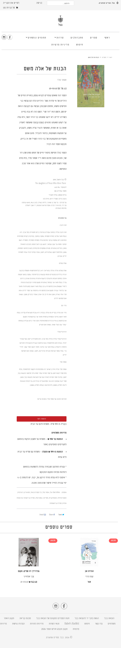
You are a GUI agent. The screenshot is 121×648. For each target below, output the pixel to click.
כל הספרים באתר (36, 492)
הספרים (104, 57)
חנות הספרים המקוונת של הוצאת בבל (52, 618)
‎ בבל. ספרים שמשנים (55, 637)
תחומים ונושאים (37, 38)
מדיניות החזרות (36, 624)
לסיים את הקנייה (11, 3)
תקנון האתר (9, 618)
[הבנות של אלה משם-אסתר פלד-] (90, 86)
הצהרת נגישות (18, 624)
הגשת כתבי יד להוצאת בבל (87, 618)
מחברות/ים (77, 38)
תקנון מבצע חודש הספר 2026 (54, 629)
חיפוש (79, 45)
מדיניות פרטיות (60, 45)
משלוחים (111, 624)
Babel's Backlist (72, 624)
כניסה (39, 3)
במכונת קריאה (42, 399)
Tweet (60, 515)
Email (41, 515)
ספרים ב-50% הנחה (41, 498)
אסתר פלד (61, 80)
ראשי (107, 38)
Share (51, 515)
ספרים (93, 38)
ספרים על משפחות (56, 503)
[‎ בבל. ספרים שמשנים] (60, 22)
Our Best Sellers (55, 492)
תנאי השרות (54, 624)
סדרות (60, 38)
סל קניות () (9, 8)
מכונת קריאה (25, 618)
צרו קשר (98, 624)
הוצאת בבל (109, 618)
